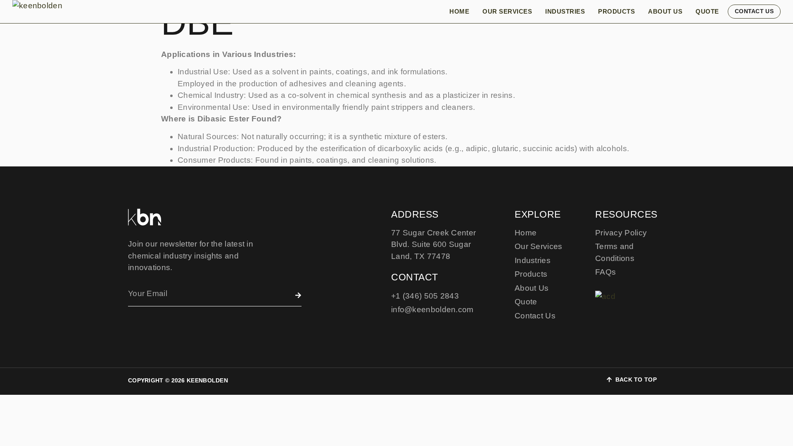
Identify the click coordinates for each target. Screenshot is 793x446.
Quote (707, 11)
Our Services (507, 11)
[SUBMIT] (298, 295)
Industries (565, 11)
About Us (665, 11)
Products (616, 11)
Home (459, 11)
